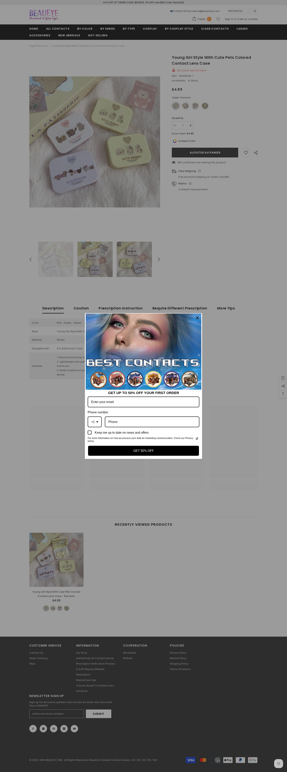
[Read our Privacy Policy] (197, 438)
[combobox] (95, 421)
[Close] (197, 318)
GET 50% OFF (143, 450)
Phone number (98, 412)
